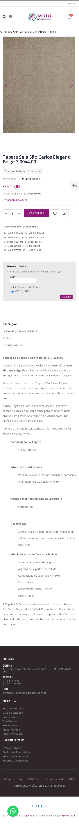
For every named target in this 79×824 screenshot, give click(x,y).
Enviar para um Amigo (15, 199)
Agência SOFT (69, 815)
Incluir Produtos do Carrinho (26, 287)
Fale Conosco (11, 721)
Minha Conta (10, 725)
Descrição (10, 324)
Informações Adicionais (20, 331)
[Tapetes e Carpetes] (39, 17)
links (70, 3)
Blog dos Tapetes (13, 708)
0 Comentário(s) (32, 178)
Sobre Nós (9, 717)
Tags (6, 338)
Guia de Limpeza (13, 713)
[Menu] (10, 16)
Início (1, 32)
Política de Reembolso (16, 756)
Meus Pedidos (11, 729)
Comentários (12, 345)
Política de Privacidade (17, 752)
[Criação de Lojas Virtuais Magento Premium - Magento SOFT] (39, 801)
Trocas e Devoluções (15, 760)
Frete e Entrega (12, 748)
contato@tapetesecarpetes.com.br (24, 693)
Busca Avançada (13, 734)
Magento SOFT (31, 815)
